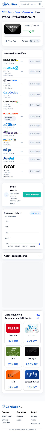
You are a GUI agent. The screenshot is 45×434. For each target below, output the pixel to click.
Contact (20, 416)
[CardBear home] (10, 4)
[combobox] (31, 4)
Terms (33, 420)
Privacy (34, 416)
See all (38, 316)
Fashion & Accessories (24, 12)
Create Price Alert (32, 195)
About (19, 420)
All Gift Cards (7, 12)
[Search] (40, 4)
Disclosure (35, 423)
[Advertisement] (22, 285)
